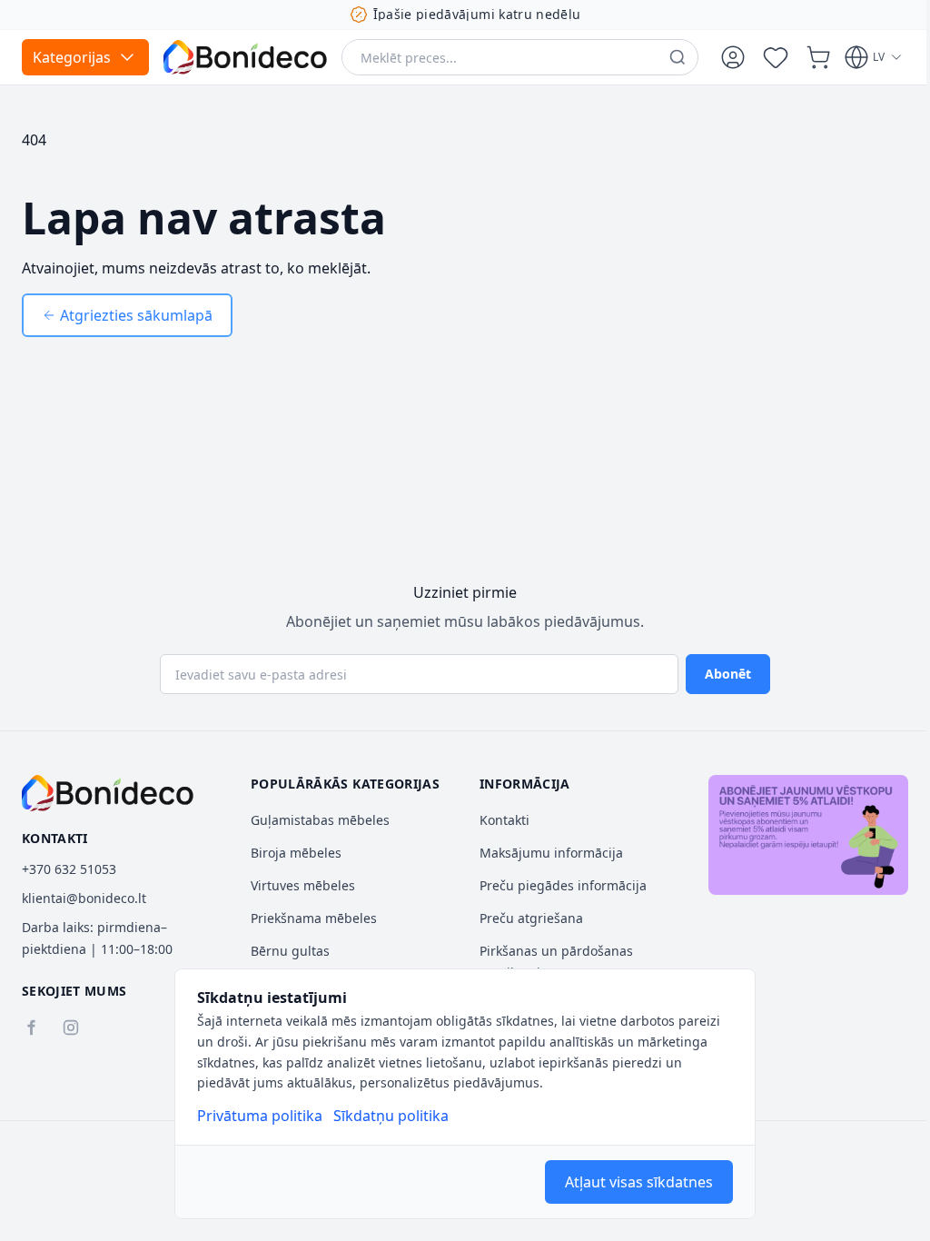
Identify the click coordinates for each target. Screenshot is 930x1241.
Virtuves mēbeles (303, 885)
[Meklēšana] (677, 57)
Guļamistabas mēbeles (320, 820)
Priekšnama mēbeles (314, 918)
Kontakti (504, 820)
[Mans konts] (733, 57)
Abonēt (728, 673)
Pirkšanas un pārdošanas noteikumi (556, 961)
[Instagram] (70, 1027)
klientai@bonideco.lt (84, 898)
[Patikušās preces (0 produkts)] (775, 57)
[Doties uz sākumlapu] (245, 57)
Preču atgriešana (531, 918)
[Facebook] (31, 1027)
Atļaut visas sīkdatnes (639, 1182)
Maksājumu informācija (551, 852)
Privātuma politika (259, 1116)
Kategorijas (72, 57)
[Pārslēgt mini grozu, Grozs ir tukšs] (818, 57)
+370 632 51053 (69, 869)
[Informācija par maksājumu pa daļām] (808, 835)
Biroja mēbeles (296, 852)
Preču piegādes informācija (563, 885)
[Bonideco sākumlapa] (107, 793)
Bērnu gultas (290, 950)
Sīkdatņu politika (391, 1116)
